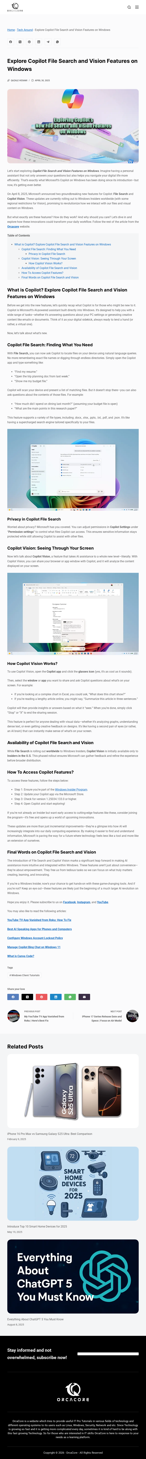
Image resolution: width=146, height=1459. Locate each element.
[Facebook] (10, 41)
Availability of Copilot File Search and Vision (49, 268)
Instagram (83, 902)
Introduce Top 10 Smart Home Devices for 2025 (37, 1226)
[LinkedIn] (38, 41)
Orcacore (13, 226)
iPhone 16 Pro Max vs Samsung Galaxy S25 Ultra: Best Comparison (49, 1134)
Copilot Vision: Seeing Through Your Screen (49, 258)
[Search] (129, 7)
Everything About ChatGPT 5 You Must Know (35, 1319)
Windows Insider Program (71, 789)
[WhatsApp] (57, 41)
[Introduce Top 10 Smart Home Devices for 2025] (73, 1184)
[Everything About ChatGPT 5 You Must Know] (73, 1276)
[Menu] (137, 7)
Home (11, 30)
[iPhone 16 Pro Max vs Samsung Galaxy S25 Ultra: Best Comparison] (73, 1091)
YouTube (102, 902)
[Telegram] (48, 41)
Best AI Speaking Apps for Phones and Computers (39, 929)
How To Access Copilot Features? (42, 273)
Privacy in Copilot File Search (47, 254)
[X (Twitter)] (20, 41)
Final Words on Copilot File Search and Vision (50, 277)
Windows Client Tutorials (24, 975)
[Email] (84, 997)
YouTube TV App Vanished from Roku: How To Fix (39, 920)
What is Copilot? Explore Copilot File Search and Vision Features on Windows (62, 244)
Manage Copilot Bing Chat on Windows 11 (34, 947)
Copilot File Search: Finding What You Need (49, 249)
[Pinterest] (29, 41)
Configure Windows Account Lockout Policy (35, 938)
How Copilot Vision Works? (45, 263)
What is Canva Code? (20, 956)
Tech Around (25, 30)
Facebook (69, 902)
